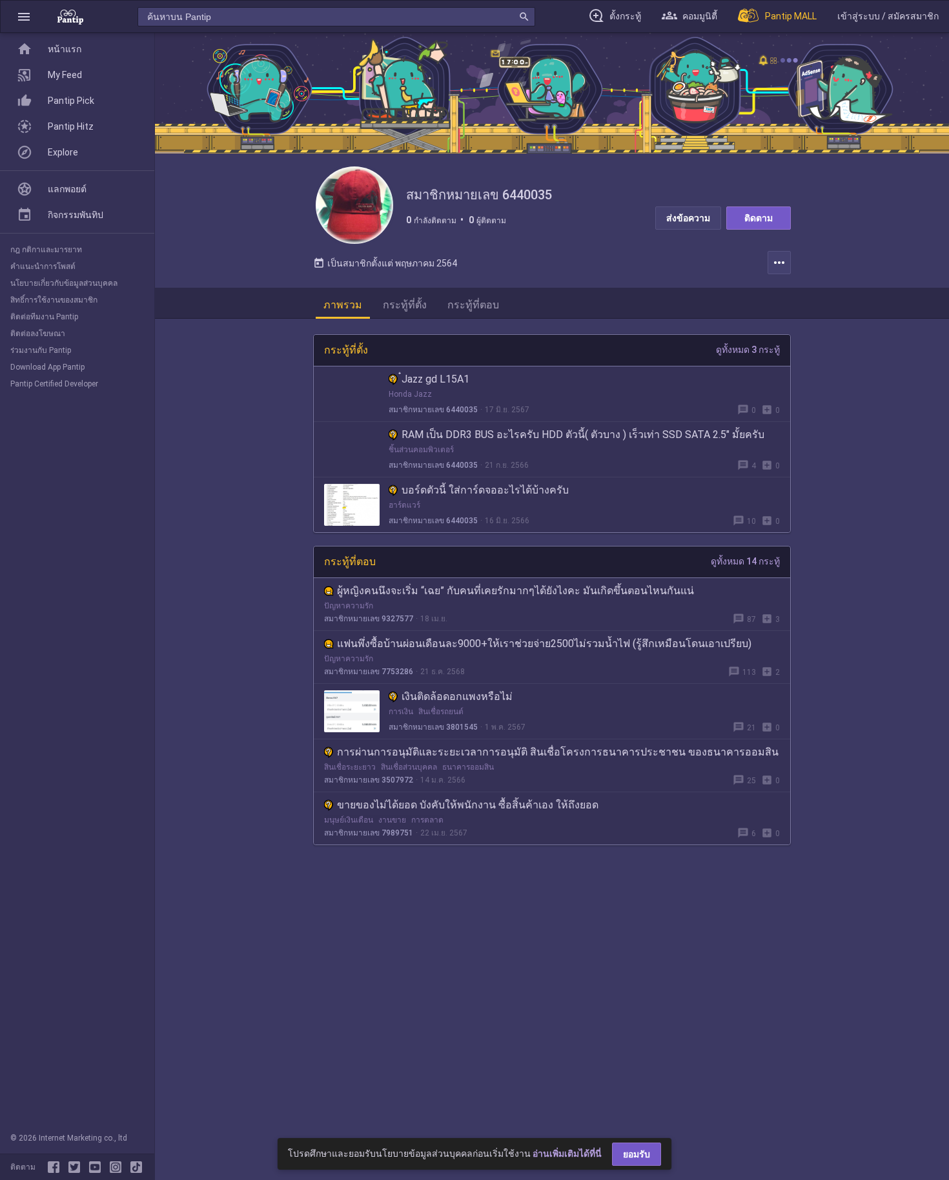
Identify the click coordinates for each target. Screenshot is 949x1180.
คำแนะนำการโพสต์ (43, 266)
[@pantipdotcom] (118, 1167)
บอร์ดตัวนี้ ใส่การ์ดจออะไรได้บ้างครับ (485, 490)
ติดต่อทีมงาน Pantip (44, 316)
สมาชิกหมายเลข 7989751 (368, 832)
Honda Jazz (410, 394)
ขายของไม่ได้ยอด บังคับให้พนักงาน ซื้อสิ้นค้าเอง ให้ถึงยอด (467, 805)
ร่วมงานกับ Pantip (40, 350)
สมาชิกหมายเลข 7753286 (368, 671)
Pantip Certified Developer (54, 383)
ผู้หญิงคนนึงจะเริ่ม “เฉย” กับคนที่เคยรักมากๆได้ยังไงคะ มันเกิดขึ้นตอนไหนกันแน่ (515, 591)
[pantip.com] (70, 16)
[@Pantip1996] (76, 1167)
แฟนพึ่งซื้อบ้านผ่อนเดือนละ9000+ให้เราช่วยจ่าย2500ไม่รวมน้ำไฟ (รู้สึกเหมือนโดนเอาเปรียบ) (544, 643)
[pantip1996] (97, 1167)
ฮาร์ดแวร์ (404, 505)
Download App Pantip (47, 367)
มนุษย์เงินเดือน (348, 820)
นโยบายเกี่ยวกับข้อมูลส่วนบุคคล (63, 283)
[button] (24, 16)
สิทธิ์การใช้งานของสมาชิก (53, 300)
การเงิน (401, 711)
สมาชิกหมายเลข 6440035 (433, 409)
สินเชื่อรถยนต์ (441, 711)
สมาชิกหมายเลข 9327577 (368, 618)
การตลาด (427, 820)
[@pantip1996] (136, 1167)
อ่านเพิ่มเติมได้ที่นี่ (567, 1153)
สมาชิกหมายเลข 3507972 (368, 780)
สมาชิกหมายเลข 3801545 (433, 727)
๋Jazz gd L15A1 (435, 379)
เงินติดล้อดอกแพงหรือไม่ (457, 696)
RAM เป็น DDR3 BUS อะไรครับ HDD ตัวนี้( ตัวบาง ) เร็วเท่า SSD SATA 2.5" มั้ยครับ (583, 434)
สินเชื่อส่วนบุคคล (409, 767)
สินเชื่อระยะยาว (350, 767)
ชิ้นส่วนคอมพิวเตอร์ (421, 449)
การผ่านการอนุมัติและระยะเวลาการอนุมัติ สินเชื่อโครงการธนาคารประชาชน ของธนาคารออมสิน (558, 752)
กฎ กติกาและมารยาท (46, 249)
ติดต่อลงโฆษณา (37, 333)
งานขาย (392, 820)
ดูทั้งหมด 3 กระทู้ (748, 349)
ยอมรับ (636, 1154)
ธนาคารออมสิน (468, 767)
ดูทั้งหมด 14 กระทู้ (745, 561)
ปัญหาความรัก (348, 605)
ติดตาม (758, 218)
